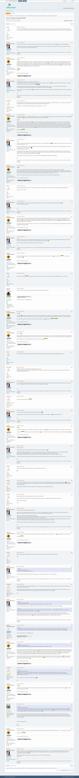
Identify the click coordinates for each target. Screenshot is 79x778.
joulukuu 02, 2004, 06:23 (20, 288)
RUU (9, 42)
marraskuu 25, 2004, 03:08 (21, 27)
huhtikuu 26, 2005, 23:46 (20, 466)
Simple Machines (12, 776)
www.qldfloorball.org (28, 299)
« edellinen (66, 20)
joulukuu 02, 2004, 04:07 (20, 273)
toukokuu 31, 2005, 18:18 (20, 494)
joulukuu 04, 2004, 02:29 (20, 367)
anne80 (9, 367)
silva (9, 480)
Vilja (9, 466)
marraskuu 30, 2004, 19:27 (21, 216)
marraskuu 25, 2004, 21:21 (21, 139)
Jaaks (9, 625)
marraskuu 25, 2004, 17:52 (21, 57)
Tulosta (71, 765)
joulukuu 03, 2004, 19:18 (20, 331)
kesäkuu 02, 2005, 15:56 (20, 728)
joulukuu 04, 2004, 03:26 (20, 381)
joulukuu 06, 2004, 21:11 (20, 396)
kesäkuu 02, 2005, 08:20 (20, 683)
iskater (9, 100)
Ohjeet (63, 776)
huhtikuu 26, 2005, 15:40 (20, 445)
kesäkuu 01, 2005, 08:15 (20, 532)
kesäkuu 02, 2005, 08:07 (20, 641)
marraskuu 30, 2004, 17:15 (21, 201)
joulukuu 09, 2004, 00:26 (20, 410)
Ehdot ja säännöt (67, 776)
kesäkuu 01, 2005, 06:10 (20, 508)
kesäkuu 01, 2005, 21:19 (20, 625)
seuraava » (71, 20)
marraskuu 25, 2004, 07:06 (21, 42)
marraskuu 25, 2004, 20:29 (21, 114)
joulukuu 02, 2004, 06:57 (20, 311)
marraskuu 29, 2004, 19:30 (21, 185)
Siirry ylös (8, 765)
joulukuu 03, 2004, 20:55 (20, 351)
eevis (9, 57)
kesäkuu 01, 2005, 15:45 (20, 552)
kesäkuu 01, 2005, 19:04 (20, 566)
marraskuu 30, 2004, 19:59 (21, 236)
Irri (8, 27)
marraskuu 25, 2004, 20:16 (21, 100)
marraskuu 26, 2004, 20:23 (21, 165)
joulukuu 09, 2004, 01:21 (20, 425)
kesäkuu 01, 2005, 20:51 (20, 599)
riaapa (9, 584)
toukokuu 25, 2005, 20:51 (20, 480)
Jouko (46, 15)
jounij (9, 704)
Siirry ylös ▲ (72, 776)
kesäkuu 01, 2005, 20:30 (20, 584)
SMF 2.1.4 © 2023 (7, 776)
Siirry (57, 770)
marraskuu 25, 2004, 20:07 (21, 79)
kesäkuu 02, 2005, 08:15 (20, 667)
